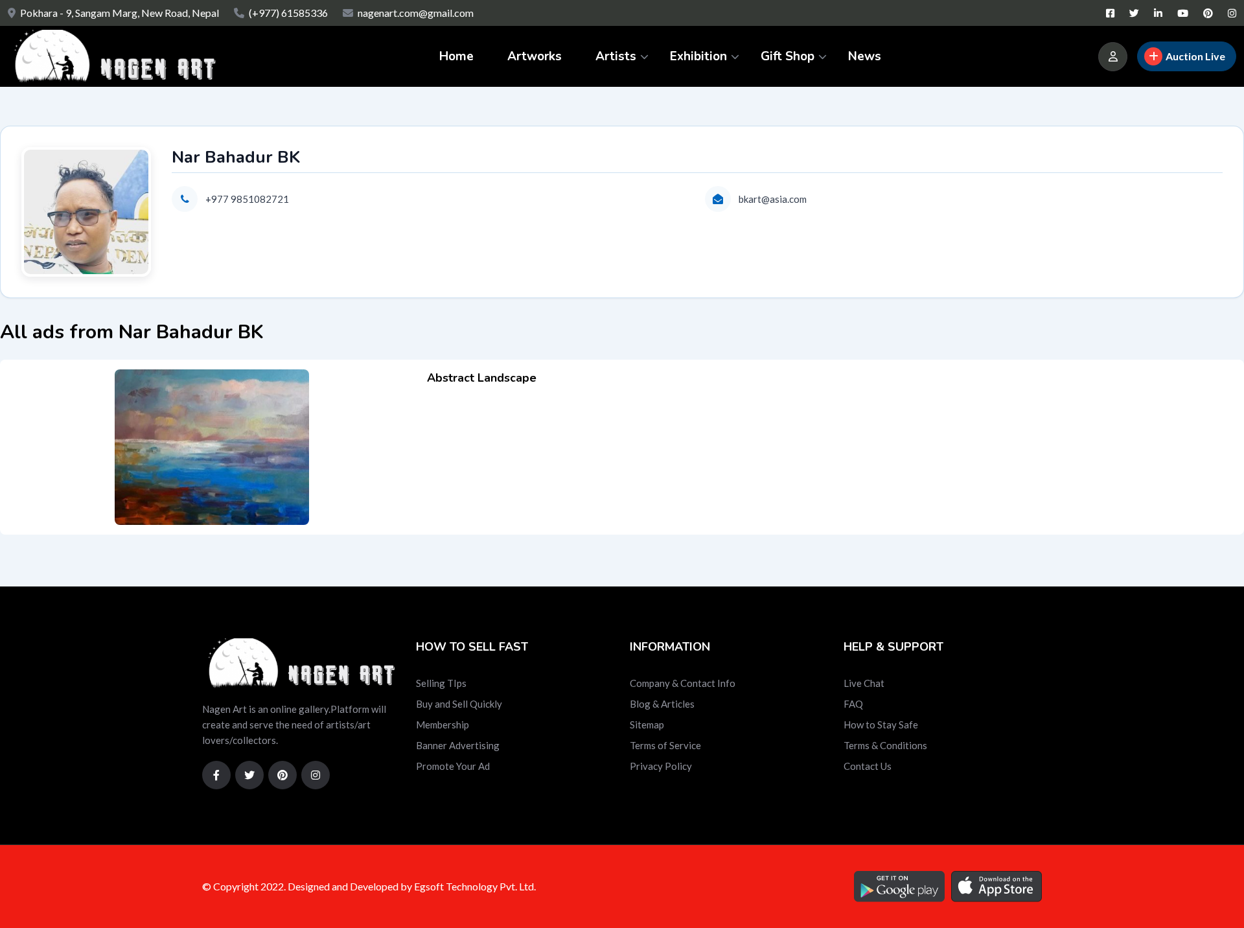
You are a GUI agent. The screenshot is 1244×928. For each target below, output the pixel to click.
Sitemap (647, 724)
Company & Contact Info (682, 683)
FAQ (853, 704)
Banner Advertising (458, 745)
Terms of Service (665, 745)
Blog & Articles (662, 704)
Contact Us (868, 766)
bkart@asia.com (773, 199)
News (864, 56)
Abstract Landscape (481, 378)
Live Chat (864, 683)
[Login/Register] (1112, 56)
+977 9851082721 (247, 199)
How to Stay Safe (881, 724)
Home (456, 56)
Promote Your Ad (453, 766)
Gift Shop (787, 56)
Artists (615, 56)
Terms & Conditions (885, 745)
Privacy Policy (661, 766)
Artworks (534, 56)
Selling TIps (441, 683)
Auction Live (1195, 56)
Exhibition (698, 56)
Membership (442, 724)
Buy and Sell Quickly (459, 704)
